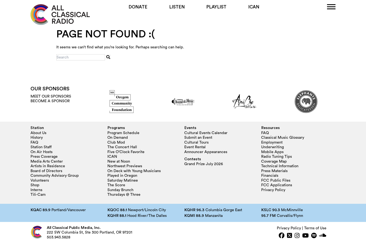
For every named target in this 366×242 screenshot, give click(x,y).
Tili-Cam (38, 194)
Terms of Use (315, 228)
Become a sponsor (50, 101)
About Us (38, 133)
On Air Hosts (41, 152)
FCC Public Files (275, 180)
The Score (116, 185)
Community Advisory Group (54, 175)
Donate (138, 7)
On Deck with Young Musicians (134, 171)
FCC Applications (276, 185)
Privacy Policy (273, 190)
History (36, 137)
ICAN (253, 7)
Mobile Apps (272, 152)
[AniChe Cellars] (244, 101)
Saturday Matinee (122, 180)
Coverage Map (274, 161)
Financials (269, 175)
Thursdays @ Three (123, 194)
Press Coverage (44, 156)
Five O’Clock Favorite (125, 152)
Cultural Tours (196, 142)
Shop (34, 185)
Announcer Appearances (205, 152)
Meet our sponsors (50, 96)
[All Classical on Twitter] (289, 236)
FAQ (34, 142)
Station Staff (41, 147)
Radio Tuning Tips (276, 156)
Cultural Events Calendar (205, 133)
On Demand (117, 137)
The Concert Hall (122, 147)
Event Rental (195, 147)
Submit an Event (198, 137)
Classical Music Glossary (282, 137)
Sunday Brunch (120, 190)
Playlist (216, 7)
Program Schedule (123, 133)
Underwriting (272, 147)
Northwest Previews (124, 166)
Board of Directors (46, 171)
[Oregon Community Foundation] (121, 101)
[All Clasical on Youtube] (305, 236)
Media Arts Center (46, 161)
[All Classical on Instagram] (297, 236)
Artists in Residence (47, 166)
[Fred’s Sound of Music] (183, 101)
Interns (36, 190)
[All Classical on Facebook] (281, 236)
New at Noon (118, 161)
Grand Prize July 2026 (203, 164)
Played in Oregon (122, 175)
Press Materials (274, 171)
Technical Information (279, 166)
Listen (177, 7)
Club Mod (116, 142)
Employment (272, 142)
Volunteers (39, 180)
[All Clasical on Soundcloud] (322, 236)
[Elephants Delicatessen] (306, 101)
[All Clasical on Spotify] (314, 236)
